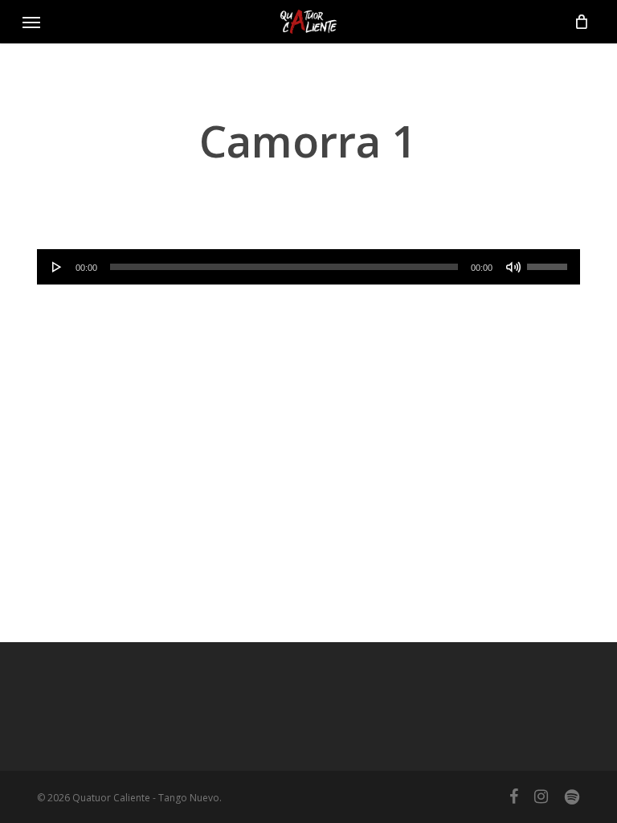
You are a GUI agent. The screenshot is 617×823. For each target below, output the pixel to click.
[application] (308, 267)
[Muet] (513, 267)
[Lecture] (57, 267)
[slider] (549, 261)
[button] (31, 22)
